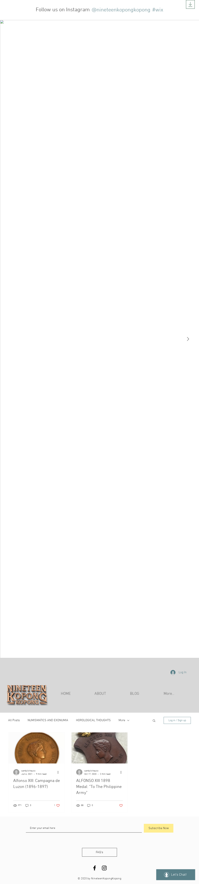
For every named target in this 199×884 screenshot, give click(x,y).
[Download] (190, 4)
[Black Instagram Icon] (104, 868)
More (122, 720)
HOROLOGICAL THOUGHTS (93, 720)
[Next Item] (188, 339)
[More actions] (59, 772)
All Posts (14, 720)
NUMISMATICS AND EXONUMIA (48, 720)
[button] (154, 721)
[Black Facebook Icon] (94, 868)
